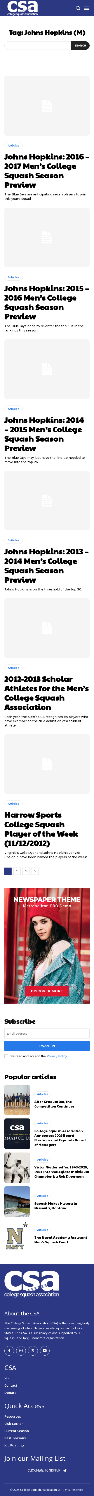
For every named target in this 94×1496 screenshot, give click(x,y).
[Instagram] (21, 1351)
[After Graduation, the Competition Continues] (17, 1100)
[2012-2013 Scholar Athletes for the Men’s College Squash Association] (47, 628)
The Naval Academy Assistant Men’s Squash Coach (60, 1239)
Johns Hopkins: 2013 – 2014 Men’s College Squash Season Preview (46, 565)
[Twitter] (33, 1351)
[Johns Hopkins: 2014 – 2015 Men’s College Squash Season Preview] (47, 369)
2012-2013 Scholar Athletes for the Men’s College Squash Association (46, 692)
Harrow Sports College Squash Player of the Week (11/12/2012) (41, 828)
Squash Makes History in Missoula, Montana (55, 1205)
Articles (13, 145)
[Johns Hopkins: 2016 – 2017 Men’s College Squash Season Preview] (47, 106)
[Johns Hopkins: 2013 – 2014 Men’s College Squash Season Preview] (47, 500)
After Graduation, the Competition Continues (54, 1103)
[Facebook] (9, 1351)
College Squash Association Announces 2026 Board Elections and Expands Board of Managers (60, 1137)
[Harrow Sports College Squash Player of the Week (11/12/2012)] (47, 764)
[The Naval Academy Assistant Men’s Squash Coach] (17, 1235)
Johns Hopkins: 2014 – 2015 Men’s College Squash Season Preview (44, 433)
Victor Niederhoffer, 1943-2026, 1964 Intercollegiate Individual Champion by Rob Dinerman (61, 1172)
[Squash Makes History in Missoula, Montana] (17, 1201)
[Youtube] (45, 1351)
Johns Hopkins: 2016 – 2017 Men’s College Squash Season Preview (46, 170)
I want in (47, 1045)
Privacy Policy (57, 1056)
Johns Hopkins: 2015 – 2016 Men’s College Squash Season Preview (46, 302)
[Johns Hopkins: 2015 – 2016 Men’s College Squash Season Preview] (47, 237)
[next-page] (35, 871)
